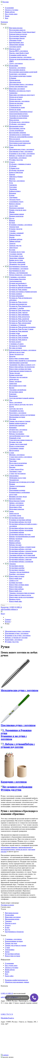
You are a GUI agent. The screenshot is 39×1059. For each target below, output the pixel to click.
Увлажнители (14, 480)
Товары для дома (11, 943)
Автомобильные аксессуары (19, 436)
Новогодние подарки (16, 576)
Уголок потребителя (16, 130)
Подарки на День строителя (19, 319)
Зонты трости (14, 513)
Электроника (14, 476)
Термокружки (14, 227)
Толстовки (13, 187)
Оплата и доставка (11, 10)
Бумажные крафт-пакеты (18, 55)
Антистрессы (14, 379)
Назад (3, 614)
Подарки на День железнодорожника (22, 327)
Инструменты (14, 450)
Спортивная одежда (16, 202)
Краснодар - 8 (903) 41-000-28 (11, 607)
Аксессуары (13, 206)
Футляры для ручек (16, 160)
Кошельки (12, 394)
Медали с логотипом (16, 505)
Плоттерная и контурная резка (20, 143)
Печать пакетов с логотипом (19, 101)
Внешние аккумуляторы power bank (22, 482)
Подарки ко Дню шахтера (18, 285)
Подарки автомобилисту (18, 283)
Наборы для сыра (15, 545)
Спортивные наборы (16, 532)
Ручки (11, 147)
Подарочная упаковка (17, 570)
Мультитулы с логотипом (18, 430)
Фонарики (13, 427)
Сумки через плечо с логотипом (20, 457)
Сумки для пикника (16, 465)
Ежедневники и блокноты (18, 266)
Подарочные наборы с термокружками (23, 551)
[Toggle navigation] (1, 4)
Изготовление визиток (17, 70)
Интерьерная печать (16, 126)
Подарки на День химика (18, 289)
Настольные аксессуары (17, 386)
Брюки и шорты (14, 204)
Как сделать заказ (11, 14)
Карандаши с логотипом (18, 158)
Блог (6, 18)
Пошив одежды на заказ (17, 210)
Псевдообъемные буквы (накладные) (22, 32)
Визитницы (13, 396)
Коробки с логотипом (17, 574)
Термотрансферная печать (18, 114)
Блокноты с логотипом (17, 68)
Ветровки (12, 193)
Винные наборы (15, 543)
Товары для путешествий (18, 444)
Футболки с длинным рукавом (20, 164)
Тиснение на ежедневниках (19, 116)
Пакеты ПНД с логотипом (18, 51)
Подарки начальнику (16, 296)
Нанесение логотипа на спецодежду (22, 95)
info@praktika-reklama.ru (9, 609)
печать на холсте (21, 849)
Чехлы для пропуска (16, 354)
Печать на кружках (16, 97)
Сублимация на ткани (17, 107)
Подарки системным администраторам (23, 292)
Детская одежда (14, 199)
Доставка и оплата (7, 905)
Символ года (13, 580)
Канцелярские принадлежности (20, 371)
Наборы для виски (15, 539)
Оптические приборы (17, 425)
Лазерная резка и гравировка (19, 135)
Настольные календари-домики (20, 76)
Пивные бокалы (15, 235)
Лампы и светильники (17, 486)
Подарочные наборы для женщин (21, 530)
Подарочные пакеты (16, 566)
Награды (12, 356)
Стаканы (12, 231)
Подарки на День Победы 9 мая (20, 321)
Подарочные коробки (16, 568)
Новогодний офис (15, 601)
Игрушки (12, 419)
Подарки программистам (18, 304)
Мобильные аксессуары (17, 478)
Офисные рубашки (16, 177)
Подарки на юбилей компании (20, 287)
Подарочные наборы (16, 518)
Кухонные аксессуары (17, 252)
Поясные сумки (14, 459)
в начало (5, 1055)
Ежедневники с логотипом (18, 268)
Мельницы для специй (17, 264)
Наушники (13, 488)
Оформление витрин (16, 44)
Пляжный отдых (15, 438)
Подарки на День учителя (18, 312)
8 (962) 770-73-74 (7, 1014)
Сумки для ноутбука (16, 469)
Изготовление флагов (17, 38)
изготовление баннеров (9, 847)
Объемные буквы (15, 40)
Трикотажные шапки (16, 214)
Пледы (11, 406)
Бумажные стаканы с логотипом (20, 225)
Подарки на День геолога (18, 302)
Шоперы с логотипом (17, 455)
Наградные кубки (15, 507)
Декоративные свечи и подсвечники (22, 415)
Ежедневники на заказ (17, 271)
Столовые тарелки (15, 254)
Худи (11, 183)
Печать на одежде (15, 99)
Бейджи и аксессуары (16, 352)
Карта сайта (9, 976)
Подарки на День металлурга (19, 317)
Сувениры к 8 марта (16, 344)
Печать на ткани (15, 109)
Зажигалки (13, 383)
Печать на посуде (15, 105)
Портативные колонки (17, 490)
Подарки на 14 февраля (17, 346)
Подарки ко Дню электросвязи (20, 323)
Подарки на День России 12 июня (21, 329)
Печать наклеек (14, 80)
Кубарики (12, 78)
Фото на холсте (14, 139)
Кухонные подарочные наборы (20, 520)
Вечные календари (15, 375)
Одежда (12, 162)
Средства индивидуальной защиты (21, 398)
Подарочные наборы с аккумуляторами (23, 557)
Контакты (4, 22)
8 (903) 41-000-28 (7, 993)
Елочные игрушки (15, 583)
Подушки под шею (16, 432)
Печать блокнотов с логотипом (20, 275)
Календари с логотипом (17, 74)
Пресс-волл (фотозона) (17, 145)
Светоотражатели (15, 281)
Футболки (12, 166)
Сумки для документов (17, 473)
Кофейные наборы (15, 239)
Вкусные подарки (15, 348)
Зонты (11, 511)
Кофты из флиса (15, 191)
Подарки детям (14, 333)
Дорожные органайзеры (17, 390)
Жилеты (12, 179)
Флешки (12, 484)
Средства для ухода (16, 409)
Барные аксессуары (16, 260)
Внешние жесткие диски (18, 496)
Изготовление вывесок (17, 30)
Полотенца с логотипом (17, 413)
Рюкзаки (12, 467)
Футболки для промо (16, 170)
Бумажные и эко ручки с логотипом (22, 153)
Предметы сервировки (17, 262)
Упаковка (12, 564)
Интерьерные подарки (17, 417)
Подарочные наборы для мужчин (21, 528)
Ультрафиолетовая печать (18, 118)
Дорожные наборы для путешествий (22, 555)
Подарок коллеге (15, 342)
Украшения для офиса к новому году (22, 365)
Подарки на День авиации (18, 331)
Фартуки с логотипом (17, 181)
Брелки (11, 388)
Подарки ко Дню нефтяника (19, 314)
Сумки (11, 453)
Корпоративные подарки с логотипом (22, 350)
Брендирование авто (16, 42)
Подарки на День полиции (18, 337)
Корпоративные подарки (14, 941)
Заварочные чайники (16, 258)
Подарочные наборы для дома (19, 534)
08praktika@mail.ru (7, 1018)
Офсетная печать (15, 82)
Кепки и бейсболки (16, 172)
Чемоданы (12, 461)
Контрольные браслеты (17, 279)
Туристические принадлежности (20, 440)
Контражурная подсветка (18, 34)
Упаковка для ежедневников (19, 572)
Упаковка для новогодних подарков (22, 593)
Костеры (12, 250)
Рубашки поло (14, 168)
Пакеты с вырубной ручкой (19, 53)
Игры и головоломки (16, 446)
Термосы (12, 243)
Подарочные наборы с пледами (20, 549)
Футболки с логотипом (17, 124)
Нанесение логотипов (17, 89)
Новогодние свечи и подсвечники (21, 597)
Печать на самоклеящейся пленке (21, 137)
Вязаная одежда (14, 599)
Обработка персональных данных (17, 982)
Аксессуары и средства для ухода (21, 404)
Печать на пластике (16, 103)
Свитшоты (13, 185)
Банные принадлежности (18, 423)
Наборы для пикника (16, 434)
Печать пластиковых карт (18, 86)
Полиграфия (13, 66)
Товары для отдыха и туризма (19, 421)
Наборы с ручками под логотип (20, 156)
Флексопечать (14, 120)
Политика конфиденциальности (16, 980)
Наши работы (10, 12)
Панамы (12, 174)
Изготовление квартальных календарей (23, 72)
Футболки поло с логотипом (19, 122)
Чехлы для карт (14, 373)
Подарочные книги (16, 392)
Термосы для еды (15, 245)
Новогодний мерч (15, 578)
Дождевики (13, 197)
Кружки (12, 223)
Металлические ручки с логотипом (21, 149)
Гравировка (13, 93)
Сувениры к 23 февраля (17, 325)
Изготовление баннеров (17, 36)
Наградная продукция (17, 501)
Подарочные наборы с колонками (21, 561)
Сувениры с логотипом (17, 277)
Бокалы (11, 237)
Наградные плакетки (16, 509)
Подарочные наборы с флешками (21, 553)
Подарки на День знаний (18, 335)
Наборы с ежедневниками (18, 273)
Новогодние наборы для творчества (22, 367)
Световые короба (15, 47)
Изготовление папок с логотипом (21, 84)
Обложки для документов (18, 377)
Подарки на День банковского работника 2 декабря (20, 307)
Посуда (11, 218)
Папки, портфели (15, 381)
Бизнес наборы (14, 541)
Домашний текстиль (16, 411)
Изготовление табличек (17, 132)
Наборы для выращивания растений (22, 536)
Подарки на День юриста (18, 340)
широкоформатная (24, 847)
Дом (10, 400)
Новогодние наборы (16, 589)
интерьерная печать (8, 849)
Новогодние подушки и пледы (20, 595)
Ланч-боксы (13, 248)
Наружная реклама (15, 28)
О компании (9, 8)
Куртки (11, 195)
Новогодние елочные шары (19, 358)
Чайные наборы (14, 241)
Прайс (7, 16)
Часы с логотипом (15, 402)
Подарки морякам (15, 294)
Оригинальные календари (18, 363)
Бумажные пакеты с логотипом (20, 57)
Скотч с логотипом (16, 63)
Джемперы (13, 189)
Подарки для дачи (15, 442)
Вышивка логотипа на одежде (20, 91)
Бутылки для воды (15, 229)
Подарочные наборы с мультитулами (22, 547)
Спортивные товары (16, 448)
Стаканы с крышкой (16, 233)
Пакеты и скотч (14, 49)
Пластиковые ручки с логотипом (21, 151)
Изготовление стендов (17, 128)
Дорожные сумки (15, 471)
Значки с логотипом (16, 503)
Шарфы (12, 212)
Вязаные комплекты (16, 216)
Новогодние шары (15, 587)
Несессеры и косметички (18, 463)
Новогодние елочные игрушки (20, 369)
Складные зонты (15, 515)
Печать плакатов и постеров (19, 141)
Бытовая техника (15, 499)
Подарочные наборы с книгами (20, 559)
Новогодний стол (15, 591)
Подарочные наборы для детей (20, 522)
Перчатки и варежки (16, 208)
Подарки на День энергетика (19, 310)
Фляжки (12, 220)
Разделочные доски (16, 256)
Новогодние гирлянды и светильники (22, 360)
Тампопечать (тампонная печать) (21, 112)
